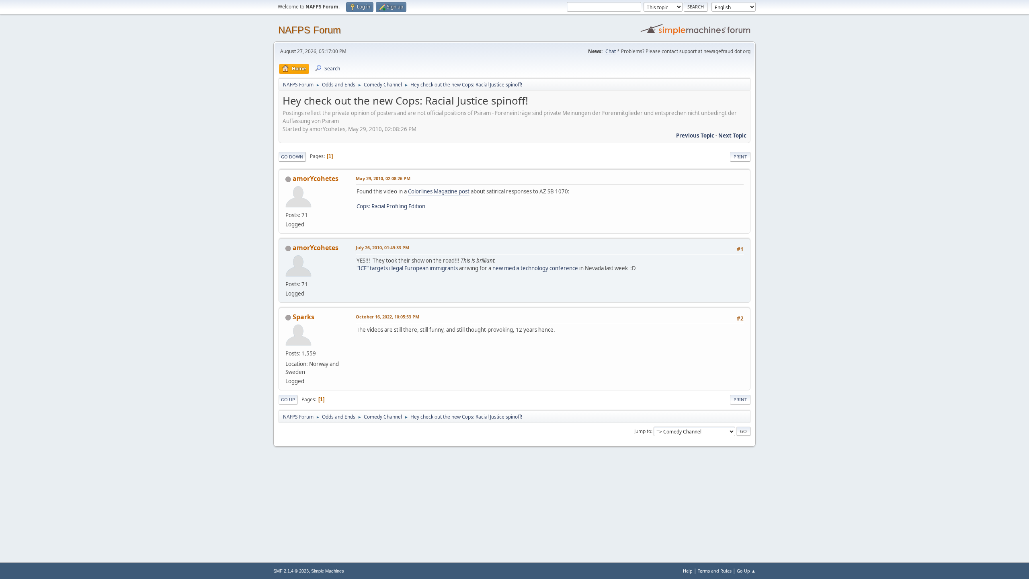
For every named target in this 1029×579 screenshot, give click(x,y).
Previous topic (695, 135)
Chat (610, 51)
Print (740, 157)
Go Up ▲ (746, 571)
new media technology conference (535, 268)
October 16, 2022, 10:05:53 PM (387, 317)
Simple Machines (327, 571)
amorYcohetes (315, 178)
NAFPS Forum (309, 30)
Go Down (292, 157)
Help (688, 571)
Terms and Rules (715, 571)
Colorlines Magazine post (438, 191)
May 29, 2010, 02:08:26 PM (383, 178)
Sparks (303, 316)
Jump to (642, 430)
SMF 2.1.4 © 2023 (291, 571)
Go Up (288, 399)
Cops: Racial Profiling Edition (391, 206)
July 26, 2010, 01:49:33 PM (382, 247)
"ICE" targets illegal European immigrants (407, 268)
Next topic (732, 135)
